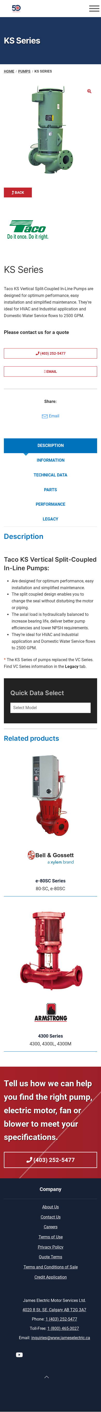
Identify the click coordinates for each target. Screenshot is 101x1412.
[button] (89, 91)
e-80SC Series (50, 880)
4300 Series (50, 1036)
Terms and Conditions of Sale (51, 1267)
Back (19, 192)
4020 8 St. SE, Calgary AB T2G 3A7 (54, 1309)
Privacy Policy (50, 1247)
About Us (50, 1206)
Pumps (24, 71)
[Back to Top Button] (46, 1377)
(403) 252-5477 (52, 353)
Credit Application (50, 1277)
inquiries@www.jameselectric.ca (60, 1337)
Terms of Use (51, 1237)
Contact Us (51, 1217)
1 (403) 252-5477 (61, 1319)
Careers (50, 1226)
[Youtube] (19, 1355)
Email (51, 371)
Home (9, 71)
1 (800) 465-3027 (63, 1328)
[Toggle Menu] (94, 8)
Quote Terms (50, 1256)
